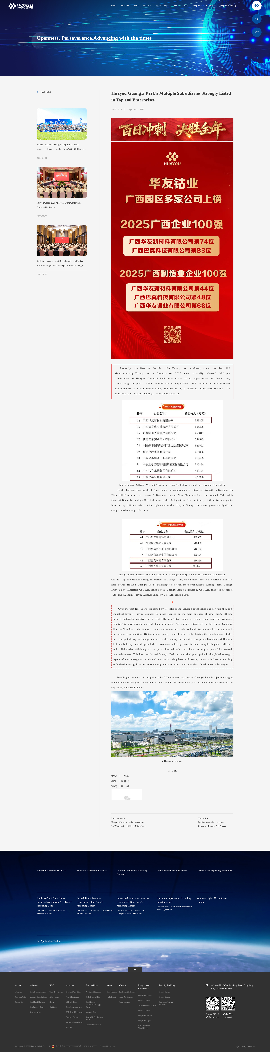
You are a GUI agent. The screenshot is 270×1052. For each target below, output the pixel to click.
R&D (136, 5)
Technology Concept (56, 992)
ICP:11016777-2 (90, 1046)
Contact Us (19, 1002)
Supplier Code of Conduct (147, 1005)
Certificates (53, 1007)
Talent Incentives (124, 1002)
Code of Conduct (144, 1000)
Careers (185, 5)
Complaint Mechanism (93, 1025)
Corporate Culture (21, 997)
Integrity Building (228, 5)
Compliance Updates (145, 1016)
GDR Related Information (74, 1012)
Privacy (243, 1046)
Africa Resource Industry (38, 992)
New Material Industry (37, 1002)
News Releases (112, 992)
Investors (147, 5)
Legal (237, 1046)
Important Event (91, 1012)
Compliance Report (144, 1021)
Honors (52, 1002)
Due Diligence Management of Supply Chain (93, 1004)
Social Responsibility (93, 997)
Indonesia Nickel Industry (38, 997)
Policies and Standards (93, 992)
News (174, 5)
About (113, 5)
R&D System (54, 997)
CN (257, 32)
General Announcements (74, 1007)
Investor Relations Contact (74, 1022)
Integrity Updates (165, 997)
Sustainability (161, 5)
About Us (18, 992)
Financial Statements (72, 997)
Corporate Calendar (72, 1017)
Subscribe (69, 1027)
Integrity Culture (164, 992)
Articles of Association (73, 992)
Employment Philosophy (127, 992)
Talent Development (125, 997)
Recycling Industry (36, 1012)
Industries (125, 5)
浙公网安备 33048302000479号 (69, 1046)
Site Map (251, 1046)
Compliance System (144, 995)
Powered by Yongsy (108, 1046)
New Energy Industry (37, 1007)
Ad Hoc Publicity (71, 1002)
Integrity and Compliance (204, 5)
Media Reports (111, 997)
